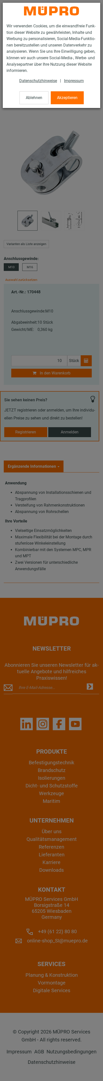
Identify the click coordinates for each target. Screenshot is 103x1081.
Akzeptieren (67, 97)
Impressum (74, 80)
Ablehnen (34, 97)
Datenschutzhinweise (38, 80)
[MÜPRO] (51, 10)
